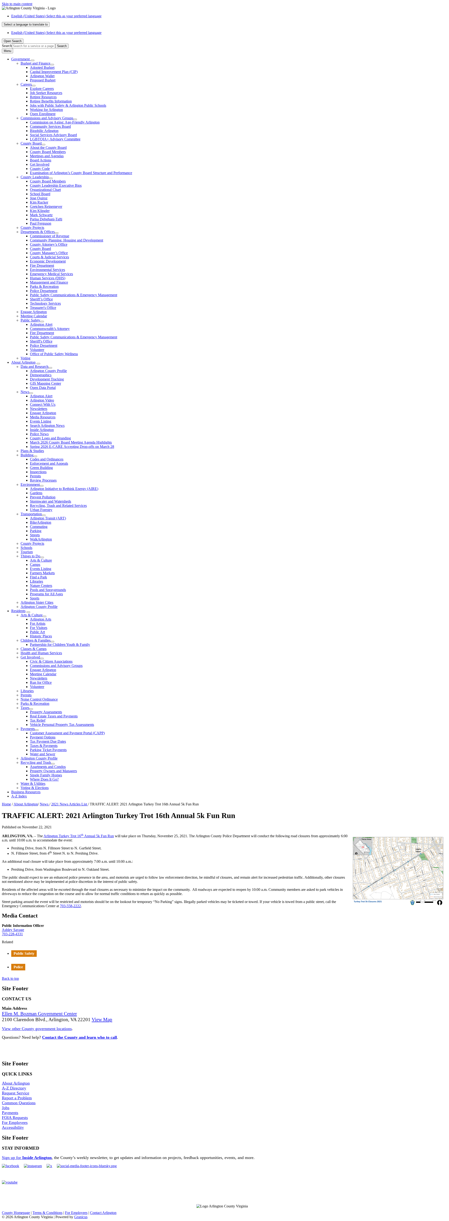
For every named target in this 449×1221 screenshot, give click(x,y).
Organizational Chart (45, 190)
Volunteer (37, 350)
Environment (30, 484)
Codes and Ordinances (46, 459)
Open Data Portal (43, 388)
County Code (40, 169)
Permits (35, 476)
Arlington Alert (41, 324)
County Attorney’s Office (48, 244)
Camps (35, 565)
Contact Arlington (103, 1213)
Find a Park (38, 577)
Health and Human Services (41, 653)
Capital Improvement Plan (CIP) (54, 72)
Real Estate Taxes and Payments (54, 716)
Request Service (15, 1093)
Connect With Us (42, 404)
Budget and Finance (35, 63)
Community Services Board (50, 126)
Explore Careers (42, 89)
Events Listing (40, 421)
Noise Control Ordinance (39, 699)
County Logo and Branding (50, 438)
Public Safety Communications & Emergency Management (73, 295)
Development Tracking (47, 379)
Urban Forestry (41, 510)
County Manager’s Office (49, 253)
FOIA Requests (15, 1117)
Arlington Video (42, 400)
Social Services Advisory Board (53, 135)
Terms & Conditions (47, 1213)
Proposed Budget (42, 80)
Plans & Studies (32, 451)
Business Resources (25, 792)
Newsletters (38, 409)
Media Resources (42, 417)
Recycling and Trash (36, 762)
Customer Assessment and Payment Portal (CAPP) (67, 733)
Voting (25, 358)
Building (27, 455)
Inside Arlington (42, 430)
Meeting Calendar (34, 316)
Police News (39, 434)
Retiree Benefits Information (51, 101)
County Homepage (16, 1213)
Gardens (36, 493)
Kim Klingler (40, 211)
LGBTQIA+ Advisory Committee (55, 139)
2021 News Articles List (69, 804)
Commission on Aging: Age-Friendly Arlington (65, 122)
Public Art (37, 632)
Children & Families (36, 640)
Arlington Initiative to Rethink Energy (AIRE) (64, 489)
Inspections (38, 472)
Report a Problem (17, 1098)
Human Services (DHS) (47, 278)
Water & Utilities (33, 784)
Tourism (27, 552)
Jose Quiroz (38, 198)
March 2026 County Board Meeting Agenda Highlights (71, 442)
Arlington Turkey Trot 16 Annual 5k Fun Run (78, 836)
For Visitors (38, 628)
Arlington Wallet (42, 76)
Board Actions (40, 160)
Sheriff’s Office (41, 299)
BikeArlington (40, 522)
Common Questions (19, 1102)
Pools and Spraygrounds (48, 590)
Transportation (31, 514)
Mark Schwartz (41, 215)
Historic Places (41, 636)
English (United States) (56, 16)
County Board (31, 143)
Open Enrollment (42, 114)
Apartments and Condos (48, 767)
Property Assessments (46, 712)
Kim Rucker (39, 202)
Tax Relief (37, 720)
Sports (34, 598)
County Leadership (35, 177)
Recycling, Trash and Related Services (58, 506)
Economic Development (48, 261)
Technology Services (45, 303)
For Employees (15, 1122)
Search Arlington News (47, 426)
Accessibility (13, 1127)
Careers (26, 84)
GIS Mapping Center (45, 383)
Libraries (36, 581)
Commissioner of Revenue (49, 236)
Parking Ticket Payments (48, 750)
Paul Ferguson (40, 223)
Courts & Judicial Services (49, 257)
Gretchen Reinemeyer (46, 206)
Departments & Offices (38, 232)
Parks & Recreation (44, 287)
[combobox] (26, 24)
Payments (28, 729)
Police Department (43, 291)
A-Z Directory (14, 1088)
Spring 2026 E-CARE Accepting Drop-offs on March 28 (72, 447)
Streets (35, 535)
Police (18, 967)
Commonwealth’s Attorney (50, 329)
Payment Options (42, 737)
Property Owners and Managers (53, 771)
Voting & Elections (35, 788)
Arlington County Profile (48, 371)
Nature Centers (41, 586)
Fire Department (42, 265)
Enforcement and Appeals (49, 463)
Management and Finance (49, 282)
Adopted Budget (42, 67)
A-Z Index (19, 796)
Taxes (25, 708)
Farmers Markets (42, 573)
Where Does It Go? (44, 779)
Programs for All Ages (46, 594)
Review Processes (43, 480)
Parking (35, 531)
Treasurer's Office (43, 308)
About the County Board (48, 148)
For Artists (37, 623)
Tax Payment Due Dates (48, 741)
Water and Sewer (42, 754)
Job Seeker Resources (46, 93)
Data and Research (34, 367)
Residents (18, 611)
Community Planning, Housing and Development (66, 240)
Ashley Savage (13, 930)
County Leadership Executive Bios (56, 185)
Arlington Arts (40, 619)
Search (7, 46)
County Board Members (48, 152)
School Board (40, 194)
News (25, 392)
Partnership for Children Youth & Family (60, 645)
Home (6, 804)
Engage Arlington (34, 312)
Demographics (40, 375)
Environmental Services (47, 270)
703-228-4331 (12, 934)
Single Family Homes (46, 775)
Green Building (41, 468)
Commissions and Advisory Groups (47, 118)
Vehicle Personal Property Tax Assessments (62, 725)
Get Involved (39, 164)
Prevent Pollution (42, 497)
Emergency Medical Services (51, 274)
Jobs (5, 1107)
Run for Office (41, 682)
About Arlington (23, 362)
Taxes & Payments (44, 746)
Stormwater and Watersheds (50, 501)
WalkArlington (41, 539)
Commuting (38, 527)
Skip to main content (17, 4)
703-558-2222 (70, 906)
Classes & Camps (34, 649)
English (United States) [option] (56, 33)
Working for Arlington (46, 110)
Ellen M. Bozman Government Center (39, 1013)
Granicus (80, 1217)
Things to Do (30, 556)
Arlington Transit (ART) (48, 518)
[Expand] (32, 60)
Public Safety (30, 320)
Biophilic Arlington (44, 131)
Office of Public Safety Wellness (54, 354)
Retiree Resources (43, 97)
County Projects (32, 228)
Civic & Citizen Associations (51, 661)
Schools (26, 548)
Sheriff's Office (41, 341)
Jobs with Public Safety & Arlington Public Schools (68, 105)
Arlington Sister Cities (37, 602)
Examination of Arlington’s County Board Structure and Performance (81, 173)
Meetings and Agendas (47, 156)
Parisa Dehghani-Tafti (46, 219)
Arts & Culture (41, 560)
